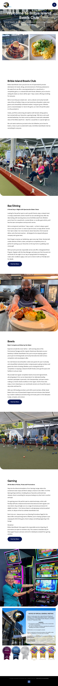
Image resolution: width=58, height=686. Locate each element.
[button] (3, 47)
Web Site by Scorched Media (42, 678)
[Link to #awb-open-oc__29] (54, 5)
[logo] (7, 2)
